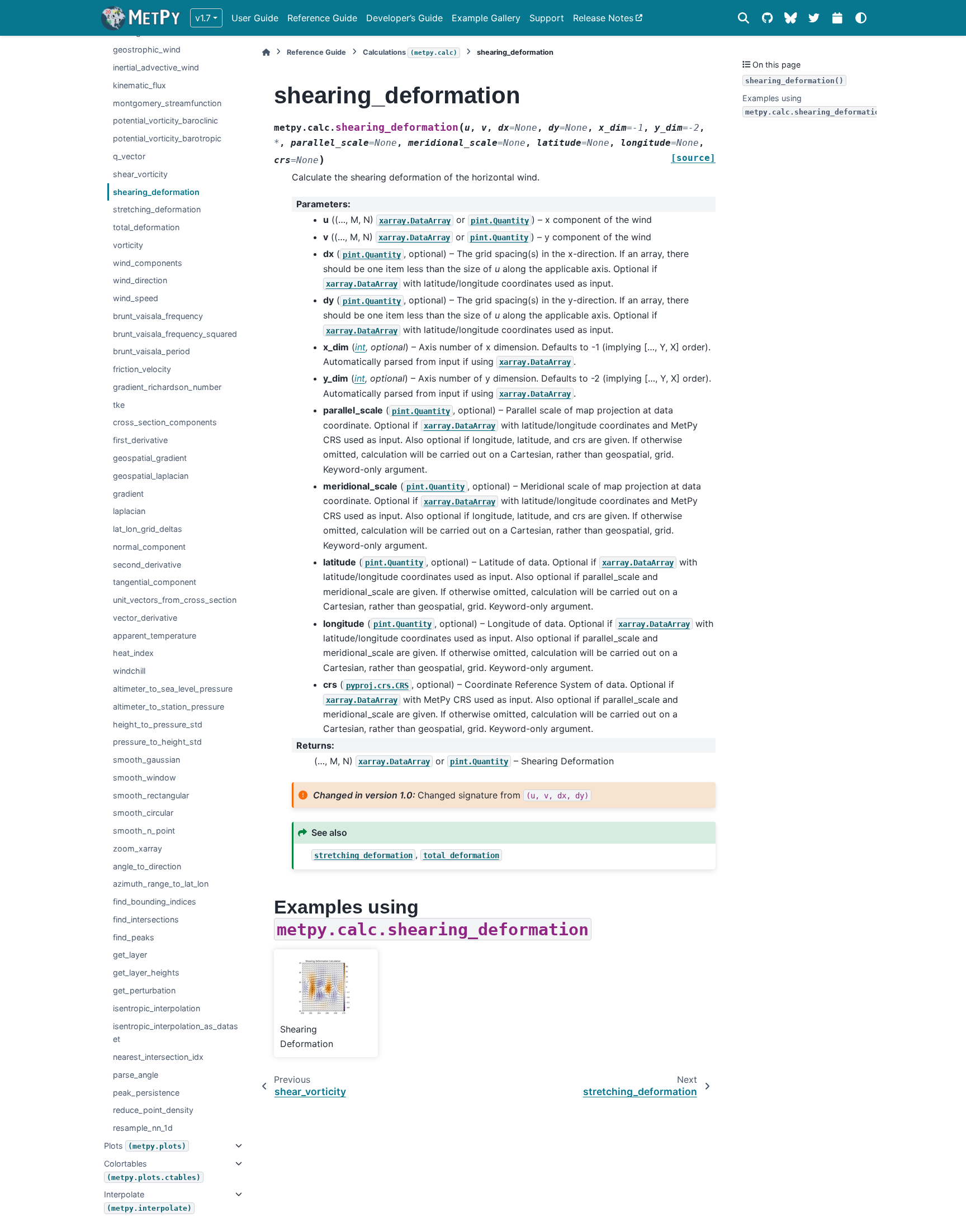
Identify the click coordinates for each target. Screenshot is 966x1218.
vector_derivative (145, 617)
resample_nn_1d (143, 1128)
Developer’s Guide (404, 17)
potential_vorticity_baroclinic (165, 120)
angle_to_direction (147, 866)
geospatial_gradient (150, 458)
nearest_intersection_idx (158, 1057)
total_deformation (146, 227)
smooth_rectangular (151, 795)
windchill (129, 670)
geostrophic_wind (147, 49)
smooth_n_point (144, 830)
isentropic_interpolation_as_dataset (175, 1032)
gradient (128, 493)
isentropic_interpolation (156, 1008)
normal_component (149, 546)
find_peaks (133, 937)
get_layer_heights (146, 972)
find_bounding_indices (154, 901)
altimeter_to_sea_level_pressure (173, 688)
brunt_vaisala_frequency (158, 316)
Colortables (152, 1170)
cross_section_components (165, 422)
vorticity (128, 245)
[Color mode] (861, 17)
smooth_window (144, 777)
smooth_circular (143, 812)
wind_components (147, 263)
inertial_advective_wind (156, 67)
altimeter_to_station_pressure (168, 706)
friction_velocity (142, 369)
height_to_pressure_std (157, 724)
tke (119, 405)
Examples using (813, 104)
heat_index (133, 653)
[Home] (266, 52)
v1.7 (203, 17)
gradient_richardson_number (167, 387)
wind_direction (140, 280)
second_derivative (147, 564)
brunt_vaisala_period (151, 351)
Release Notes (603, 17)
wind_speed (135, 298)
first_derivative (140, 440)
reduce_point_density (153, 1110)
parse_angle (135, 1074)
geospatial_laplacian (150, 475)
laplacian (129, 511)
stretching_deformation (157, 209)
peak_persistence (146, 1092)
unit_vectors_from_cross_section (174, 600)
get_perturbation (144, 990)
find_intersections (146, 919)
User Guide (254, 17)
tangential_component (154, 582)
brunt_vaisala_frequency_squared (175, 334)
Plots (145, 1145)
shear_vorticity (140, 174)
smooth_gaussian (146, 759)
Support (546, 17)
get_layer (130, 954)
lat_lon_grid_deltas (147, 529)
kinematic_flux (139, 85)
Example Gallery (486, 17)
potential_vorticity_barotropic (167, 138)
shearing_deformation (156, 191)
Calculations (410, 52)
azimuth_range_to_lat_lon (161, 883)
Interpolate (148, 1201)
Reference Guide (322, 17)
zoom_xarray (137, 848)
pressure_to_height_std (157, 741)
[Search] (743, 17)
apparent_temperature (154, 635)
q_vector (129, 156)
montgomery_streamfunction (167, 103)
